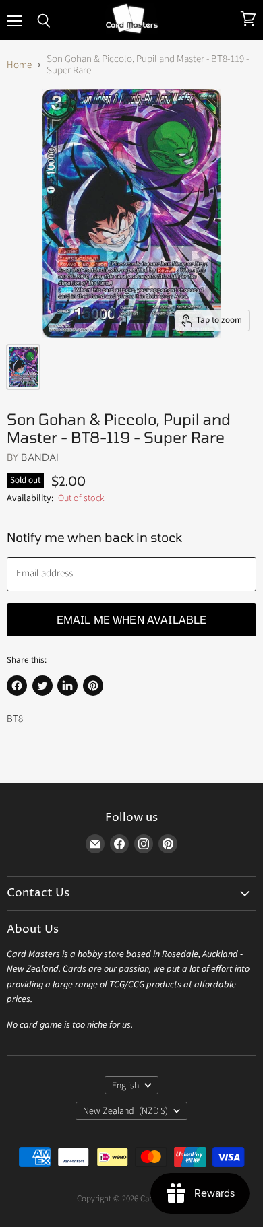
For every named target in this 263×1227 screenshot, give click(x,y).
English (125, 1085)
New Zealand (125, 1111)
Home (19, 65)
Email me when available (132, 619)
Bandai (40, 457)
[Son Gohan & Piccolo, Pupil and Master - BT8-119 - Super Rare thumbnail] (23, 367)
